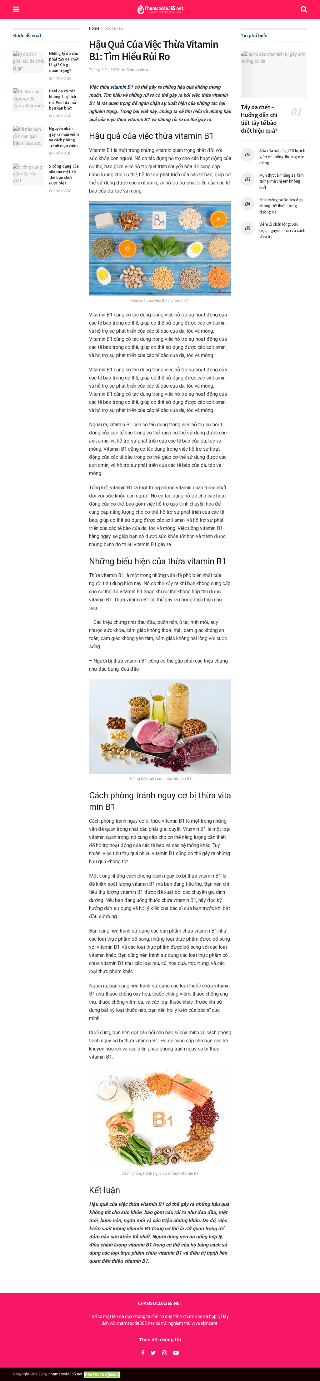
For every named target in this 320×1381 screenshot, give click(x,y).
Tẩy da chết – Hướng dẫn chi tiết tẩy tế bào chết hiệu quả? (260, 118)
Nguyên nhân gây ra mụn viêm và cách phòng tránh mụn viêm (64, 137)
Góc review (113, 28)
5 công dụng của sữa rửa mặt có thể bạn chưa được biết (64, 175)
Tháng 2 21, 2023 (104, 69)
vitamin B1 (121, 87)
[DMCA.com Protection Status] (102, 1374)
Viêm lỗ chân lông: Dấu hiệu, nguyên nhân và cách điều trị (282, 230)
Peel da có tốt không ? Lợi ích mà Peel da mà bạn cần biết (62, 99)
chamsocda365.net (65, 1374)
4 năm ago (62, 78)
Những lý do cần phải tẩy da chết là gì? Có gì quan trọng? (64, 62)
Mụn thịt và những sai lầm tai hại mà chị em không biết (281, 181)
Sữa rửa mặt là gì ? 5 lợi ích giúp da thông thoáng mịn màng (282, 156)
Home (94, 28)
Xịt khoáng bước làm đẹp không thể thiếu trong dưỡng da (281, 206)
